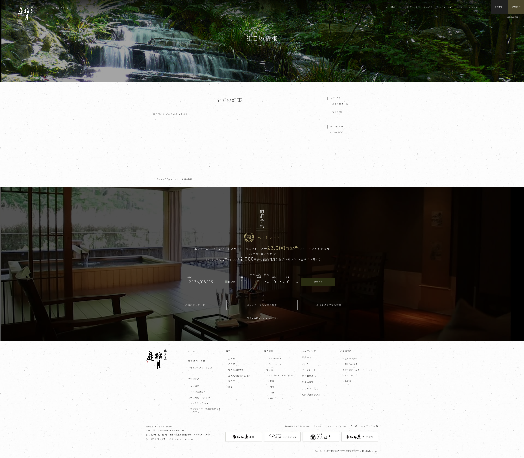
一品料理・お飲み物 (200, 397)
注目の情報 (308, 382)
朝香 (271, 381)
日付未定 (231, 282)
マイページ (347, 375)
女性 (287, 277)
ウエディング (443, 7)
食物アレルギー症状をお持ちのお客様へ (205, 410)
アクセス (460, 7)
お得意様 (346, 381)
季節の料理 (194, 378)
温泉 (393, 7)
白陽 (271, 386)
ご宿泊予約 (516, 6)
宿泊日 (189, 277)
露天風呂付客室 (235, 369)
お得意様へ (499, 6)
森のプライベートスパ (201, 368)
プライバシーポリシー (335, 426)
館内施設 (428, 7)
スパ (401, 7)
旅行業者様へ (309, 376)
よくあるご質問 (310, 388)
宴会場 (269, 369)
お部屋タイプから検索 (328, 304)
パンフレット (309, 369)
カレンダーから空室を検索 (262, 304)
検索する (318, 282)
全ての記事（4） (340, 103)
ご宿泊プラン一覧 (195, 304)
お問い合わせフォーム (313, 394)
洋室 (230, 386)
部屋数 (259, 277)
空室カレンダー (349, 358)
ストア (472, 7)
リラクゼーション (275, 358)
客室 (417, 7)
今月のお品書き (198, 391)
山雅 (271, 392)
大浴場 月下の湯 (196, 360)
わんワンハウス (273, 364)
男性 (274, 277)
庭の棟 (231, 364)
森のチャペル (276, 398)
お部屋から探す (350, 364)
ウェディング (368, 426)
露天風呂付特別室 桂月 (239, 375)
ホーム (383, 7)
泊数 (241, 277)
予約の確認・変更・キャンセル (263, 318)
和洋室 (231, 381)
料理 (409, 7)
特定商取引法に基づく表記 (297, 426)
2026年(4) (337, 132)
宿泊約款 (318, 426)
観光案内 (306, 357)
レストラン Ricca (199, 403)
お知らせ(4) (338, 111)
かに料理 (194, 386)
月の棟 (231, 358)
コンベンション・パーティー (280, 375)
